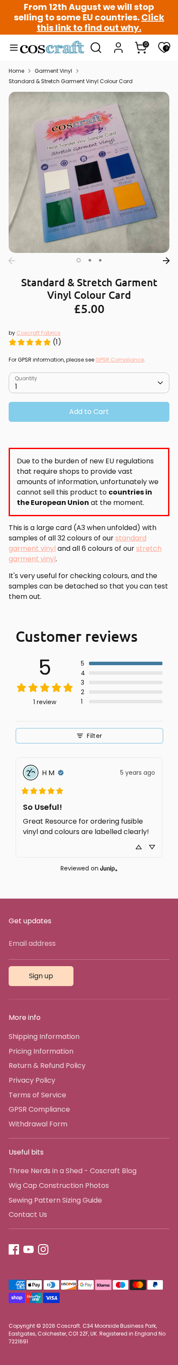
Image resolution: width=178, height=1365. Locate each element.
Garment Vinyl (53, 70)
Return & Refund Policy (47, 1066)
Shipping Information (44, 1037)
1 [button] (78, 260)
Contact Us (28, 1214)
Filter (94, 735)
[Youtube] (28, 1249)
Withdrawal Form (38, 1124)
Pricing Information (41, 1051)
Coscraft (68, 1325)
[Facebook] (14, 1249)
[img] (61, 773)
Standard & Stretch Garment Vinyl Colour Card (71, 81)
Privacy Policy (32, 1080)
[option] (89, 172)
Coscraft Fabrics (38, 332)
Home (16, 70)
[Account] (118, 44)
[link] (34, 342)
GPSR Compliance (119, 359)
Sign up (41, 976)
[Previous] (11, 260)
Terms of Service (37, 1095)
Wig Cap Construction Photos (59, 1185)
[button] (121, 663)
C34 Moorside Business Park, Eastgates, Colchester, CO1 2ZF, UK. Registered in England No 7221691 (87, 1333)
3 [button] (100, 260)
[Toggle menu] (10, 47)
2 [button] (90, 260)
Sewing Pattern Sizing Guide (55, 1200)
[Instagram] (43, 1249)
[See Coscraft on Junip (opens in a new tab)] (109, 868)
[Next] (166, 260)
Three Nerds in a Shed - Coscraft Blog (73, 1171)
